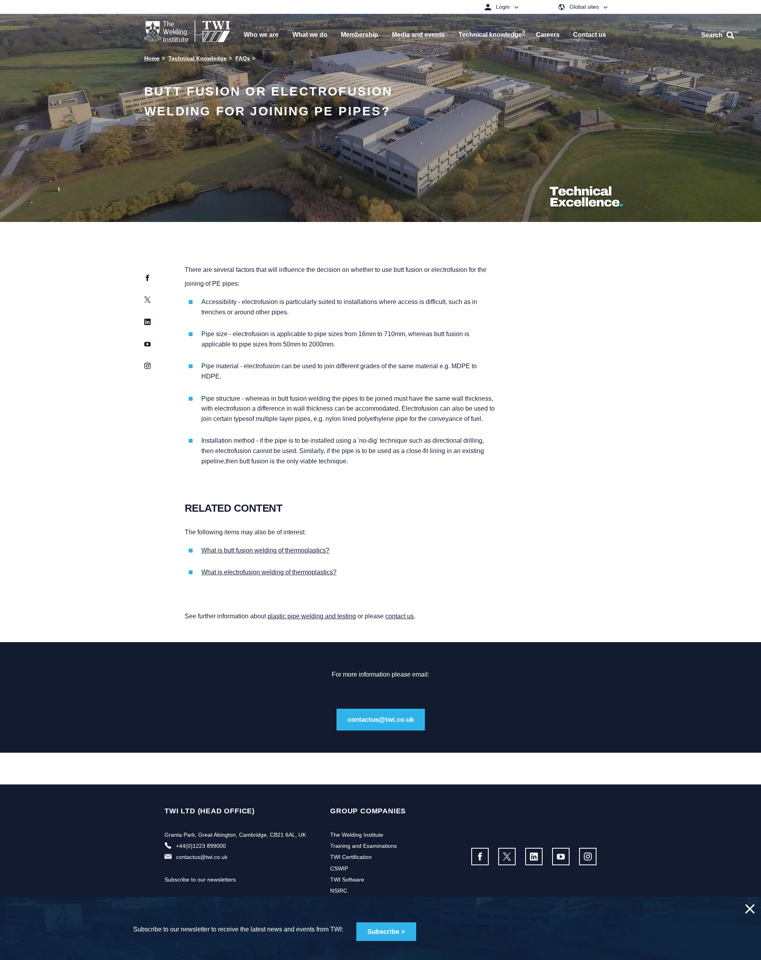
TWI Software (347, 879)
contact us (399, 616)
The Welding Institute (356, 835)
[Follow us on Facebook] (480, 856)
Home (152, 58)
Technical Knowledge (197, 58)
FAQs (242, 58)
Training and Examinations (363, 846)
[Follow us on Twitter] (507, 856)
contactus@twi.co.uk (381, 719)
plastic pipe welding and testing (312, 616)
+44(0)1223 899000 (201, 846)
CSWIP (339, 868)
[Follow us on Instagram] (588, 856)
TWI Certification (351, 857)
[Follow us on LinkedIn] (534, 856)
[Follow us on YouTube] (561, 856)
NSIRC (338, 890)
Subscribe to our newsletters (200, 879)
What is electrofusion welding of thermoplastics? (269, 572)
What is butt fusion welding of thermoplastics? (265, 550)
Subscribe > (386, 931)
